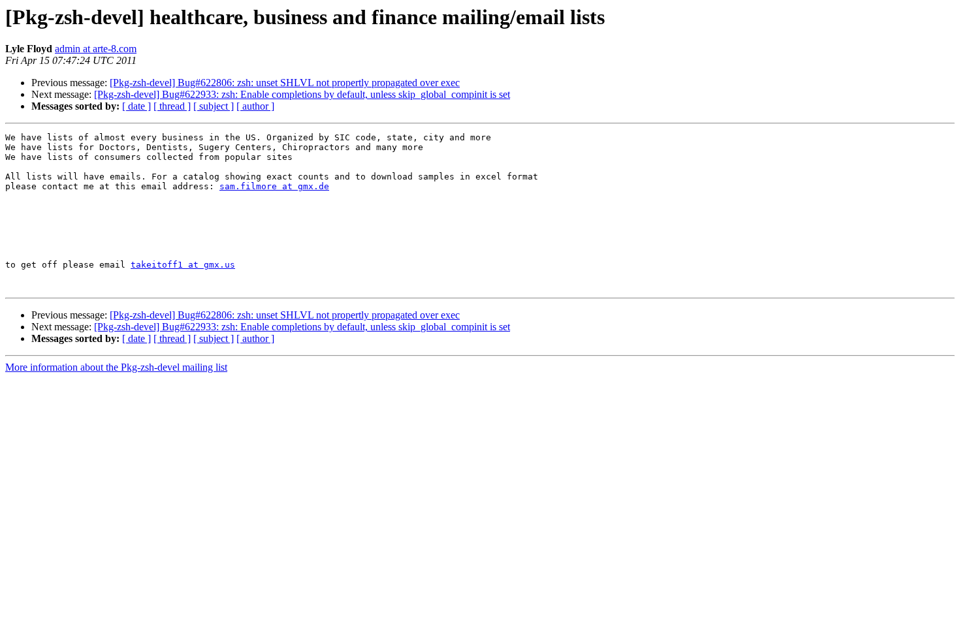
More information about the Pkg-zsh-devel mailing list (116, 367)
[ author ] (255, 106)
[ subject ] (213, 106)
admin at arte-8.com (95, 48)
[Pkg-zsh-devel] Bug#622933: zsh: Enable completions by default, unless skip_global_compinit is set (302, 94)
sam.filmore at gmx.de (274, 186)
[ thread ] (172, 106)
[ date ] (136, 106)
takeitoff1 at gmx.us (183, 265)
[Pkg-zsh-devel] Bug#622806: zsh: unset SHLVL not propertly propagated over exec (285, 82)
